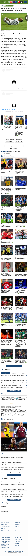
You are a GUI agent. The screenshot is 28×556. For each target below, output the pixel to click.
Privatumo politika (18, 551)
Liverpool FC (17, 543)
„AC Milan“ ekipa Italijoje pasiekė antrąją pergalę (11, 464)
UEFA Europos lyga (18, 146)
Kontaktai (4, 551)
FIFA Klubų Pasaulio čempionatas (5, 545)
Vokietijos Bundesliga (8, 143)
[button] (2, 2)
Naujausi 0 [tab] (11, 151)
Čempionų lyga (17, 522)
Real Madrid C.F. (18, 537)
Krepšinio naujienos (5, 513)
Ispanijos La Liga (19, 141)
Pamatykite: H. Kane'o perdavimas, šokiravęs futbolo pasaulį (14, 457)
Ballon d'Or (3, 528)
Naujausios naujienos (5, 522)
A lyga (16, 530)
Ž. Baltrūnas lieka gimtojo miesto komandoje (10, 482)
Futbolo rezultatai (4, 532)
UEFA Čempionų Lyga (14, 148)
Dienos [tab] (5, 373)
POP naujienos (4, 524)
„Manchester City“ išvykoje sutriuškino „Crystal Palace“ (13, 472)
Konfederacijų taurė (5, 547)
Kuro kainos (3, 506)
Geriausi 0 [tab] (4, 151)
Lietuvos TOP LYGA (10, 139)
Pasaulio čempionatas (5, 537)
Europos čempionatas (5, 539)
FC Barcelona (17, 541)
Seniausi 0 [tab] (17, 151)
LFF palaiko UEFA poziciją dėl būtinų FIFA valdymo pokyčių (13, 489)
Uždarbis (3, 509)
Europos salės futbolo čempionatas (5, 542)
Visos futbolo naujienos (14, 365)
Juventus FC (17, 545)
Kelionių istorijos (4, 511)
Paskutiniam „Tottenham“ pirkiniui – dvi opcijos (11, 462)
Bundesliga (17, 526)
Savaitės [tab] (14, 373)
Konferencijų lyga (9, 146)
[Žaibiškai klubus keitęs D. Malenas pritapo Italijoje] (14, 436)
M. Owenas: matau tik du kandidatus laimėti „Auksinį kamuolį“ (14, 377)
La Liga (16, 528)
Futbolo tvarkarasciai (5, 530)
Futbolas (23, 551)
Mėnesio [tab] (23, 373)
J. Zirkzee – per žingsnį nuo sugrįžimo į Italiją (11, 385)
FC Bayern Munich (18, 539)
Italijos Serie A (19, 139)
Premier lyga (17, 524)
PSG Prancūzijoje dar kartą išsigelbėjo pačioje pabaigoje (13, 413)
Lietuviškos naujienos (5, 526)
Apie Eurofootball (10, 551)
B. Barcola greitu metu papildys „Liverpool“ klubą (11, 397)
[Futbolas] (2, 5)
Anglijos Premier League (19, 143)
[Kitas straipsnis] (26, 18)
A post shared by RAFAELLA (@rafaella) (14, 88)
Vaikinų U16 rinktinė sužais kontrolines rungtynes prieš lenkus (14, 494)
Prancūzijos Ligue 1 (9, 141)
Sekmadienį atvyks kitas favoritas (8, 486)
